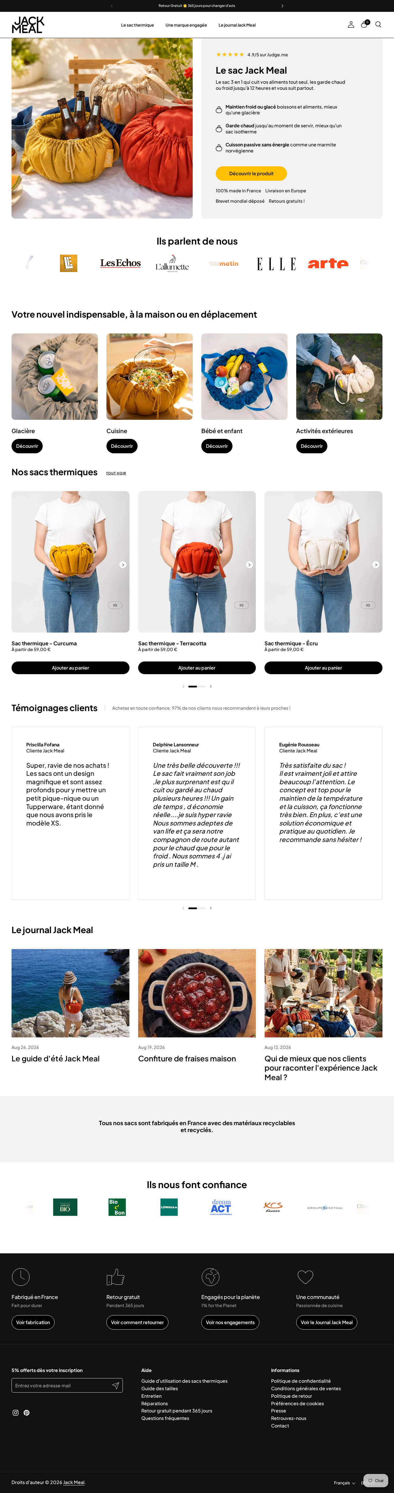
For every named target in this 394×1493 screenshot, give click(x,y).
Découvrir (27, 446)
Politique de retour (291, 1396)
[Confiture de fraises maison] (197, 993)
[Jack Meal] (28, 24)
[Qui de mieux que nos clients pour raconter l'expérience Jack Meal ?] (323, 993)
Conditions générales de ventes (306, 1388)
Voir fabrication (33, 1322)
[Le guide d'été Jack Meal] (71, 993)
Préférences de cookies (297, 1403)
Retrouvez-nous (288, 1418)
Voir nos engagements (230, 1322)
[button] (378, 25)
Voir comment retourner (137, 1322)
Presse (278, 1411)
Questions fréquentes (165, 1418)
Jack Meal (74, 1482)
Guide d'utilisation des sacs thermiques (184, 1381)
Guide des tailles (159, 1388)
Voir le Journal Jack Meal (327, 1322)
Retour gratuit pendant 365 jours (176, 1411)
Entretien (151, 1396)
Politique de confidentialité (301, 1381)
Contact (280, 1426)
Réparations (154, 1403)
